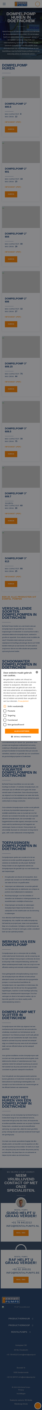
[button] (21, 736)
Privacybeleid (23, 701)
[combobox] (37, 672)
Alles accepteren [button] (21, 731)
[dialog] (21, 705)
